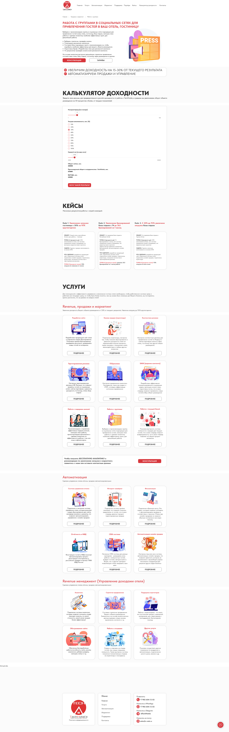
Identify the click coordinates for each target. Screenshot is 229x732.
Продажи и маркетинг (77, 17)
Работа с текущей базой (150, 409)
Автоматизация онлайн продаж (150, 534)
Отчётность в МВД (78, 534)
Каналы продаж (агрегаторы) (115, 318)
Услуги (87, 5)
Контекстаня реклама (150, 318)
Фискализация (150, 488)
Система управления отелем (78, 488)
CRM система (114, 534)
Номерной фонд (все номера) (78, 110)
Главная (79, 5)
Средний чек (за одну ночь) (77, 152)
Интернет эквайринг (114, 488)
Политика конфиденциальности (78, 720)
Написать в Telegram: (145, 711)
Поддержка (118, 5)
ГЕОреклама (115, 364)
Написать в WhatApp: (145, 704)
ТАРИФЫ (101, 60)
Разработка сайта (78, 318)
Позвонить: (141, 696)
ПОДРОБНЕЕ (114, 399)
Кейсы (134, 5)
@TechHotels (146, 714)
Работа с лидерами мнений (79, 409)
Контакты (162, 5)
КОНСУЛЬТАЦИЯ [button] (74, 60)
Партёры (127, 5)
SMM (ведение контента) (150, 363)
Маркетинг (108, 5)
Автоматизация (97, 5)
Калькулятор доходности (148, 5)
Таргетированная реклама (78, 364)
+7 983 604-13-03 (147, 700)
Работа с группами (114, 409)
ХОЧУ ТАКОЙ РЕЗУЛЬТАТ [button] (79, 185)
